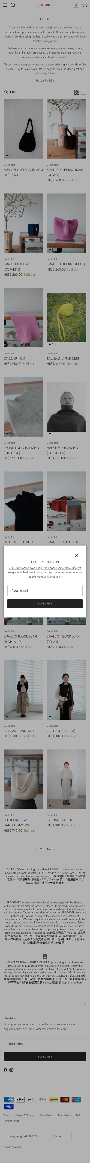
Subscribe (45, 603)
